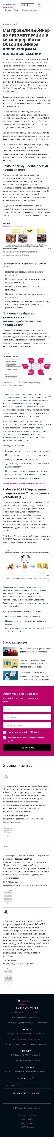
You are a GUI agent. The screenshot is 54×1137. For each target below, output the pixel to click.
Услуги (27, 1030)
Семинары (18, 1071)
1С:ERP (25, 1055)
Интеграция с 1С (14, 1034)
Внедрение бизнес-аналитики (17, 1044)
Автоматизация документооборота (20, 1023)
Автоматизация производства (34, 1034)
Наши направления (27, 1008)
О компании (27, 1067)
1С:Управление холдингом (22, 1060)
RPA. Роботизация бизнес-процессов (26, 1017)
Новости (26, 1071)
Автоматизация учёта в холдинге (26, 1039)
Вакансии (35, 1071)
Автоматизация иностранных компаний (27, 1012)
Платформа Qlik (36, 1055)
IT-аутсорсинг (41, 1023)
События (8, 1071)
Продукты (27, 1051)
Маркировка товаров (39, 1044)
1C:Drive (37, 1060)
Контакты (44, 1071)
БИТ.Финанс (16, 1055)
